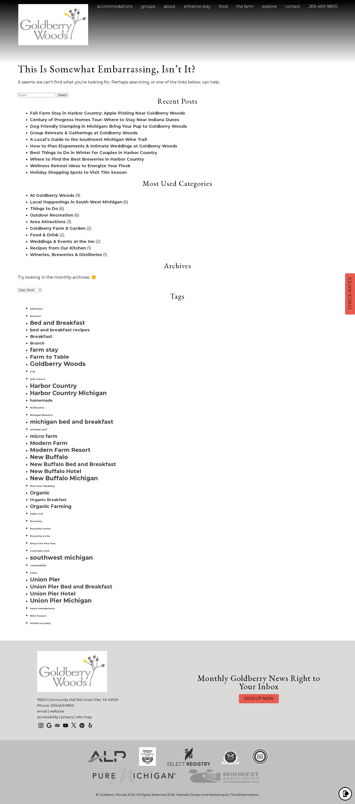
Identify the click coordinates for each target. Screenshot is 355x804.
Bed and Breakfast (57, 322)
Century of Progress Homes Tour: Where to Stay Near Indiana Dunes (104, 119)
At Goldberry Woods (52, 195)
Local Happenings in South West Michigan (76, 202)
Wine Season (38, 616)
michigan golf (38, 429)
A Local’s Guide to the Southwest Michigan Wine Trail (88, 139)
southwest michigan (61, 557)
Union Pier (45, 579)
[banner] (177, 769)
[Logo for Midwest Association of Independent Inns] (224, 784)
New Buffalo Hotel (55, 471)
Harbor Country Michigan (68, 393)
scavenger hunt (40, 551)
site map (84, 717)
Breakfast (41, 336)
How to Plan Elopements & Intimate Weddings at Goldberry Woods (103, 146)
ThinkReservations (244, 795)
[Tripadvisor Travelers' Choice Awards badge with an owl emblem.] (147, 765)
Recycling (36, 521)
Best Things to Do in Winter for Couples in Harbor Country (93, 152)
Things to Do (44, 208)
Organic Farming (50, 506)
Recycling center (40, 528)
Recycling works (40, 536)
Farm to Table (49, 357)
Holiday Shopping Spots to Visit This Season (78, 172)
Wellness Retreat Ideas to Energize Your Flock (80, 165)
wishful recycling (40, 623)
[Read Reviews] (57, 725)
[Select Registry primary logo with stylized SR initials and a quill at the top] (188, 765)
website (57, 711)
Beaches (35, 316)
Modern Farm (49, 443)
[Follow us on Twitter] (73, 725)
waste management (42, 608)
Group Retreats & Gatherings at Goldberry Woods (84, 132)
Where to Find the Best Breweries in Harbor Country (87, 159)
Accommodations (115, 6)
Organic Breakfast (48, 499)
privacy (67, 717)
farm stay (44, 349)
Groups (148, 6)
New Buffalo (49, 457)
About (169, 6)
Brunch (37, 343)
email (42, 711)
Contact (292, 6)
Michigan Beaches (41, 415)
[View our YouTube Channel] (65, 725)
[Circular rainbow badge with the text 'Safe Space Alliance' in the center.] (260, 765)
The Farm (245, 6)
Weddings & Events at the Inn (62, 241)
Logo (44, 6)
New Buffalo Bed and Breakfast (73, 464)
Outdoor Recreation (51, 215)
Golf (32, 371)
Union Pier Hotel (53, 593)
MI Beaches (37, 407)
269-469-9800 (323, 6)
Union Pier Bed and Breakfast (71, 586)
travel (33, 573)
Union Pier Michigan (61, 600)
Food (223, 6)
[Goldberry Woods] (53, 43)
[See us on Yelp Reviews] (90, 725)
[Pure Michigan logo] (134, 784)
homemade (41, 400)
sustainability (38, 565)
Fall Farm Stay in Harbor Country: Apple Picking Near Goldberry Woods (107, 113)
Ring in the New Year (42, 543)
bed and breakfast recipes (60, 329)
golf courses (37, 379)
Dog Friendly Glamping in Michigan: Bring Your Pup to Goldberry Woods (108, 126)
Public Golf (36, 514)
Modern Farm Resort (60, 450)
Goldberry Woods (58, 363)
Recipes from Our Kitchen (58, 248)
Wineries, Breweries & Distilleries (66, 254)
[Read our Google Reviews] (49, 725)
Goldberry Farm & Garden (57, 228)
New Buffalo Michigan (64, 478)
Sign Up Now (259, 698)
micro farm (43, 436)
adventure (36, 308)
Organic (40, 493)
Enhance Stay (197, 6)
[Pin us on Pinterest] (82, 725)
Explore (269, 6)
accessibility (47, 717)
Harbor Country (53, 385)
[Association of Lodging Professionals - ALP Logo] (107, 765)
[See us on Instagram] (40, 725)
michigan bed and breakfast (71, 421)
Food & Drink (44, 234)
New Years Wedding (42, 486)
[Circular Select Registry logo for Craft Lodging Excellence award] (230, 765)
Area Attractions (48, 221)
